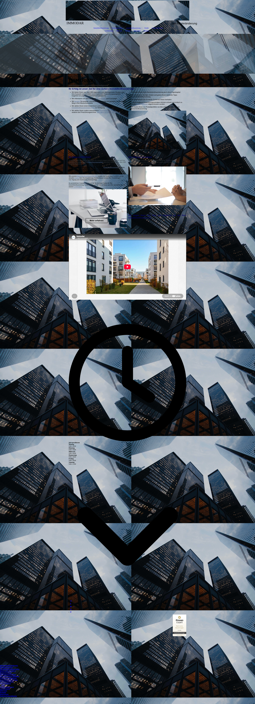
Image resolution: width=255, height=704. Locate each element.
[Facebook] (70, 604)
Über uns (119, 31)
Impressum (137, 31)
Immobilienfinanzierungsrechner (83, 108)
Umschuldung (5, 683)
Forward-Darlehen (7, 682)
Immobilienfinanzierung (101, 28)
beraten (77, 101)
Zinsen (77, 178)
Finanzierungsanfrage (8, 678)
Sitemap (146, 31)
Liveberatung (109, 31)
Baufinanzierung (117, 28)
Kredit (147, 28)
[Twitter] (71, 606)
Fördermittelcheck (157, 28)
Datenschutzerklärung (8, 696)
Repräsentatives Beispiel (9, 676)
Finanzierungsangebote (110, 167)
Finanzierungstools (106, 110)
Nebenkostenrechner (8, 674)
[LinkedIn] (71, 609)
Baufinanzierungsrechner (9, 669)
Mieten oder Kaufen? (8, 671)
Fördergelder (101, 98)
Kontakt (127, 31)
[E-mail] (71, 601)
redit (3, 685)
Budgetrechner (5, 673)
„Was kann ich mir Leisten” (106, 112)
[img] (127, 11)
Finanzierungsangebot (95, 162)
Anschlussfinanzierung (133, 28)
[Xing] (70, 612)
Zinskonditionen (142, 104)
